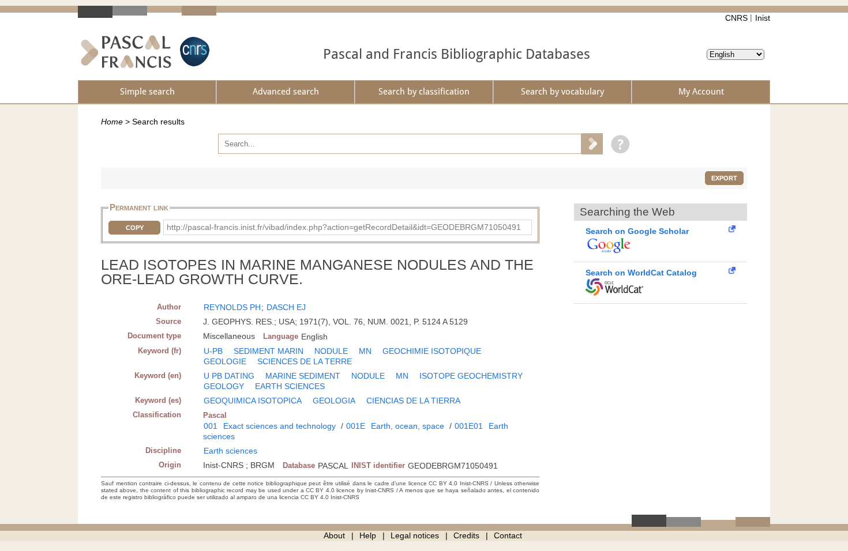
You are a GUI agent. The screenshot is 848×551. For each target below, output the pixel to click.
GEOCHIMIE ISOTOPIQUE (431, 351)
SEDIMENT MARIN (268, 351)
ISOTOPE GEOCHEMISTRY (471, 375)
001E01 (469, 426)
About (334, 535)
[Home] (126, 51)
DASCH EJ (286, 307)
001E (355, 426)
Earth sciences (230, 450)
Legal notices (415, 535)
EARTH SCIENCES (290, 386)
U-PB (213, 351)
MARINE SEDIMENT (302, 375)
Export (724, 178)
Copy (135, 227)
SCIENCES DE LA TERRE (304, 361)
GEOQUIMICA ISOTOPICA (253, 400)
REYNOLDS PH (232, 307)
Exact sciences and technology (279, 426)
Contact (508, 535)
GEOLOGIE (225, 361)
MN (365, 351)
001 (210, 426)
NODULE (331, 351)
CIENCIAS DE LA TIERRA (413, 400)
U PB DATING (229, 375)
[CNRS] (193, 51)
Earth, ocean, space (407, 426)
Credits (466, 535)
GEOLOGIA (334, 400)
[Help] (617, 143)
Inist (762, 17)
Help (367, 535)
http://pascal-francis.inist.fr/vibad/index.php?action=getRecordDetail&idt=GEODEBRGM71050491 (344, 227)
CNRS (736, 17)
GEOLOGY (224, 386)
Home (112, 121)
